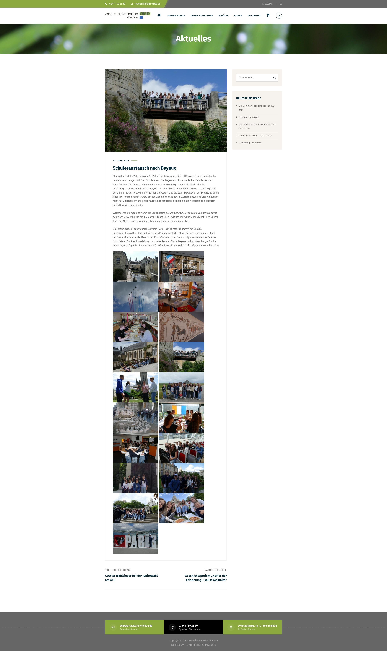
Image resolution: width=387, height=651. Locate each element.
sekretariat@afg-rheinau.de (136, 625)
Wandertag (244, 142)
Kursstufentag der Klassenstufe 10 (256, 124)
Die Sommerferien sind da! (252, 105)
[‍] (159, 16)
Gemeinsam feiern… (249, 135)
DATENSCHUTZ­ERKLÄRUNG (201, 645)
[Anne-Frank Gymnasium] (127, 15)
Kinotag (243, 117)
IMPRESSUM (177, 645)
